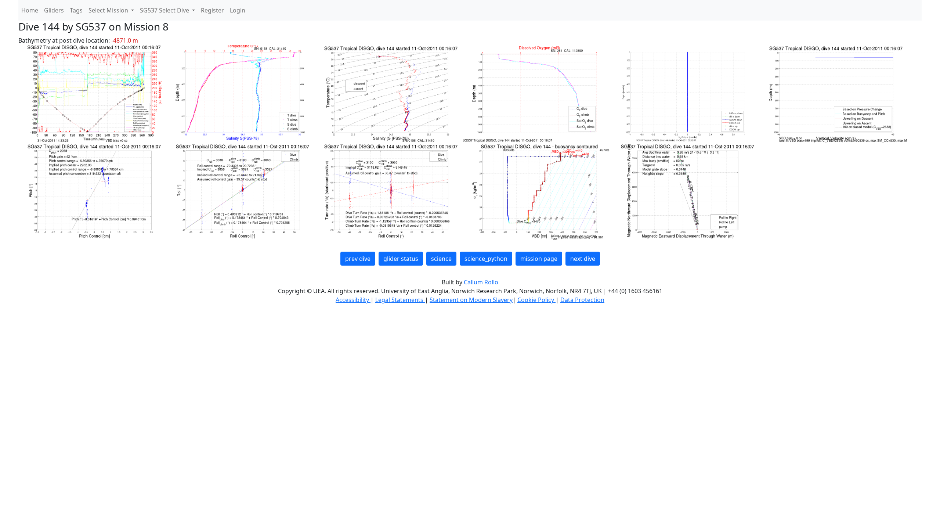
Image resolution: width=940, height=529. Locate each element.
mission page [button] (538, 259)
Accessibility (353, 300)
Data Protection (582, 300)
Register (212, 10)
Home (29, 10)
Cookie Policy (536, 300)
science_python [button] (485, 259)
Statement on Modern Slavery (471, 300)
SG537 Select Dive (165, 10)
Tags (76, 10)
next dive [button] (582, 259)
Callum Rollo (481, 282)
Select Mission (109, 10)
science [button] (441, 259)
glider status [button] (400, 259)
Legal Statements (400, 300)
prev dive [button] (357, 259)
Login (237, 10)
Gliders (54, 10)
